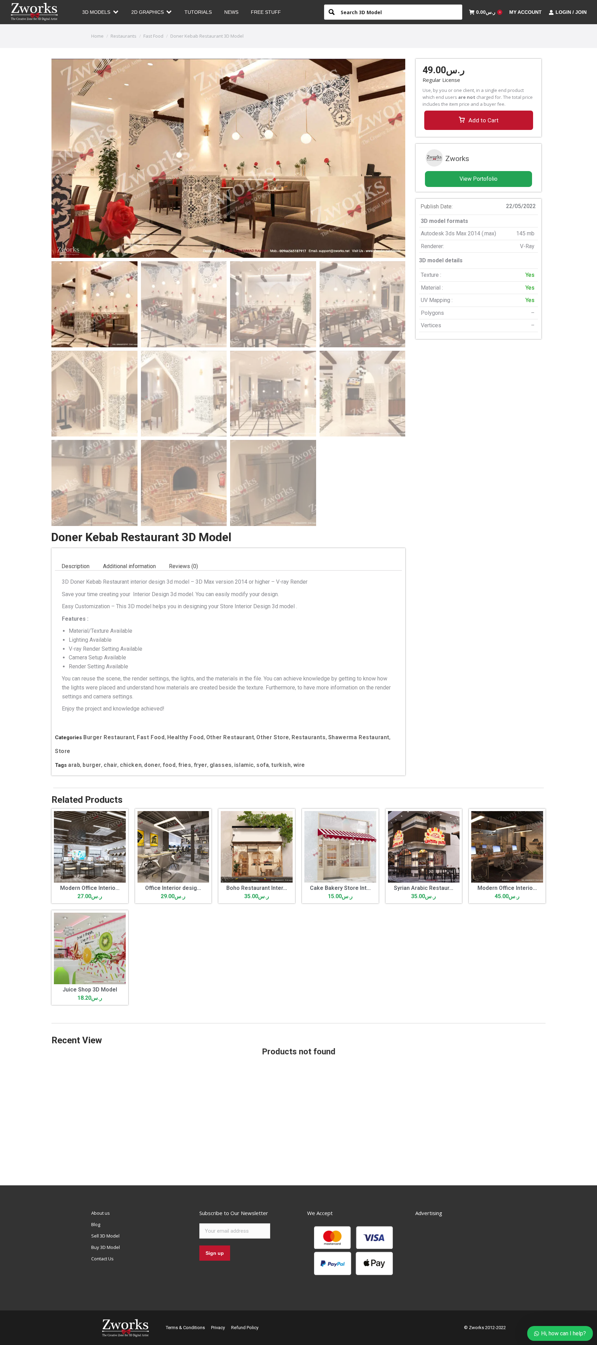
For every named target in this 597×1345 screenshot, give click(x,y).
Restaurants (309, 737)
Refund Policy (244, 1327)
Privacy (218, 1327)
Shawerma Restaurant (358, 737)
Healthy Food (185, 737)
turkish (281, 765)
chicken (131, 765)
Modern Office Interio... (90, 888)
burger (92, 765)
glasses (221, 765)
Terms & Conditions (185, 1327)
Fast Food (150, 737)
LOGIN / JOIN (571, 12)
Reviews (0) (183, 566)
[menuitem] (100, 12)
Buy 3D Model (105, 1247)
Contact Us (102, 1258)
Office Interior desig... (173, 888)
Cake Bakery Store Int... (340, 888)
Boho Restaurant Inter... (256, 888)
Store (62, 751)
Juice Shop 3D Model (90, 989)
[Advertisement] (478, 446)
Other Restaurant (230, 737)
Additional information (129, 566)
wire (299, 765)
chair (110, 765)
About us (100, 1213)
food (169, 765)
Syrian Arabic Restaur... (423, 888)
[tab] (75, 566)
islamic (244, 765)
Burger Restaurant (108, 737)
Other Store (272, 737)
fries (184, 765)
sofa (262, 765)
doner (152, 765)
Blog (95, 1224)
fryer (200, 765)
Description (75, 566)
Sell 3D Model (105, 1236)
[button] (478, 120)
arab (74, 765)
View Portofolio (478, 179)
